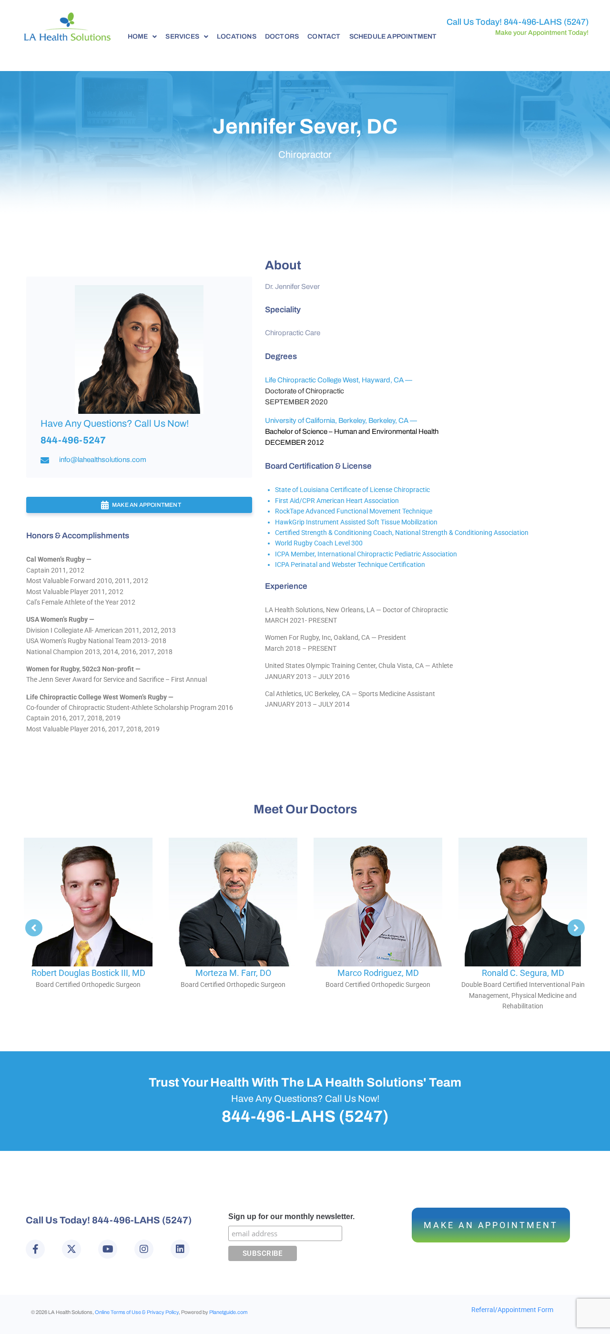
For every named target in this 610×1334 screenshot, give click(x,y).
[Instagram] (143, 1249)
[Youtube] (107, 1249)
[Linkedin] (180, 1249)
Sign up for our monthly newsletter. (291, 1216)
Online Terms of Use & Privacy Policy (137, 1312)
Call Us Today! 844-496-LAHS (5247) (518, 22)
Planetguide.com (228, 1312)
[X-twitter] (71, 1249)
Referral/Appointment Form (512, 1309)
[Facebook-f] (35, 1249)
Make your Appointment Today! (542, 32)
